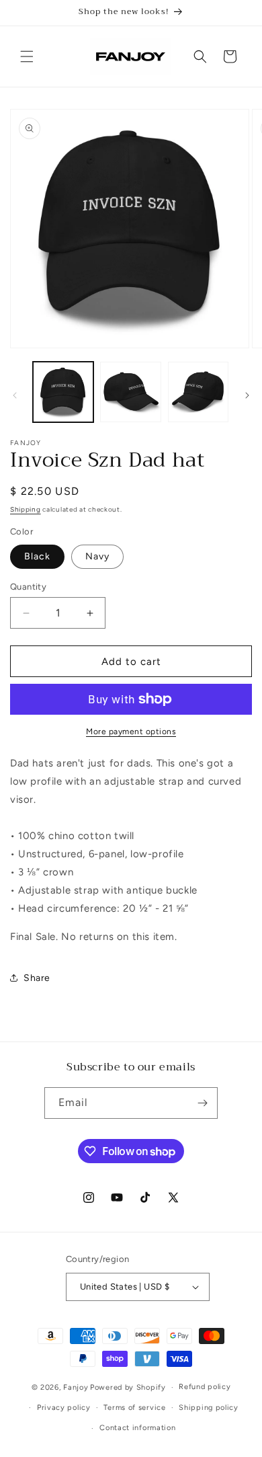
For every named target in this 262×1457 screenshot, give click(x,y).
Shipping (25, 509)
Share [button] (37, 978)
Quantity (28, 587)
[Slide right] (247, 395)
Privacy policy (64, 1407)
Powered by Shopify (128, 1387)
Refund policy (204, 1386)
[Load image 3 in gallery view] (198, 392)
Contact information (137, 1427)
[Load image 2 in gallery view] (130, 392)
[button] (27, 56)
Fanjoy (75, 1387)
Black (37, 556)
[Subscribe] (202, 1103)
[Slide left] (15, 395)
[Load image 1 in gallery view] (63, 392)
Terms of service (134, 1407)
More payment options (131, 731)
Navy (97, 556)
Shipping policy (208, 1407)
